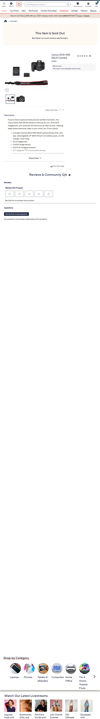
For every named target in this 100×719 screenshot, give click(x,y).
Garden (74, 10)
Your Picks (14, 10)
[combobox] (45, 4)
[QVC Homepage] (5, 21)
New (24, 10)
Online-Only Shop (49, 10)
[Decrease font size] (63, 110)
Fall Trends (33, 10)
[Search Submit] (68, 4)
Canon (54, 61)
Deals (4, 10)
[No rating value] (83, 55)
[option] (50, 15)
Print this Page (58, 166)
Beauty (93, 10)
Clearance (64, 10)
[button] (4, 5)
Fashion (84, 10)
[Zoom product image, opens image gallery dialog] (6, 90)
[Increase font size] (60, 110)
